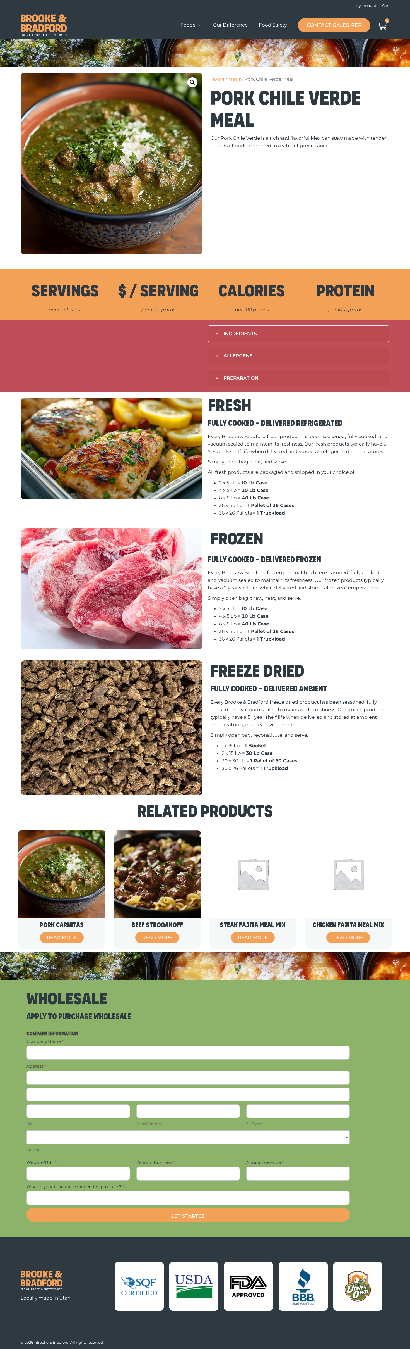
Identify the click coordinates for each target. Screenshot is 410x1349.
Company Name (45, 1041)
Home (218, 79)
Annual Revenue (265, 1162)
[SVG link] (41, 1280)
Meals (234, 79)
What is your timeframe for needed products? (75, 1186)
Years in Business (155, 1162)
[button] (192, 82)
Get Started (188, 1216)
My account (365, 5)
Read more (62, 937)
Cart (386, 5)
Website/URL (41, 1162)
